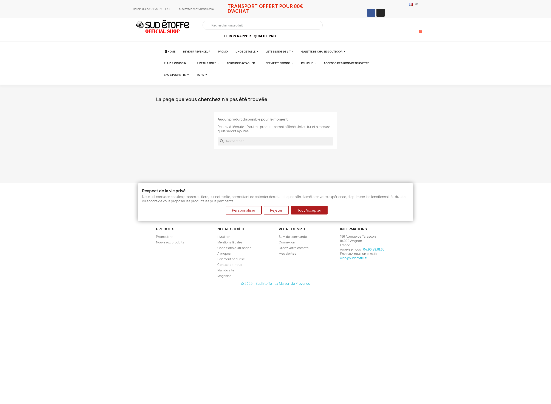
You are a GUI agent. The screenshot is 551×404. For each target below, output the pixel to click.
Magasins (224, 276)
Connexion (287, 242)
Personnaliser (243, 210)
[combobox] (262, 25)
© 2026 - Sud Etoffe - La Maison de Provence (275, 283)
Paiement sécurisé (231, 259)
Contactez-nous (229, 265)
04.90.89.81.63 (373, 249)
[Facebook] (371, 13)
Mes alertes (287, 253)
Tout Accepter (309, 210)
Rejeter (276, 210)
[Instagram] (380, 13)
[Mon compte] (403, 30)
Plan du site (225, 270)
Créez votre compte (294, 248)
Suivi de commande (293, 237)
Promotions (164, 237)
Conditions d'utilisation (234, 248)
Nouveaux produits (170, 242)
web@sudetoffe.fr (353, 258)
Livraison (223, 237)
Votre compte (292, 229)
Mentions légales (230, 242)
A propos (224, 253)
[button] (418, 29)
